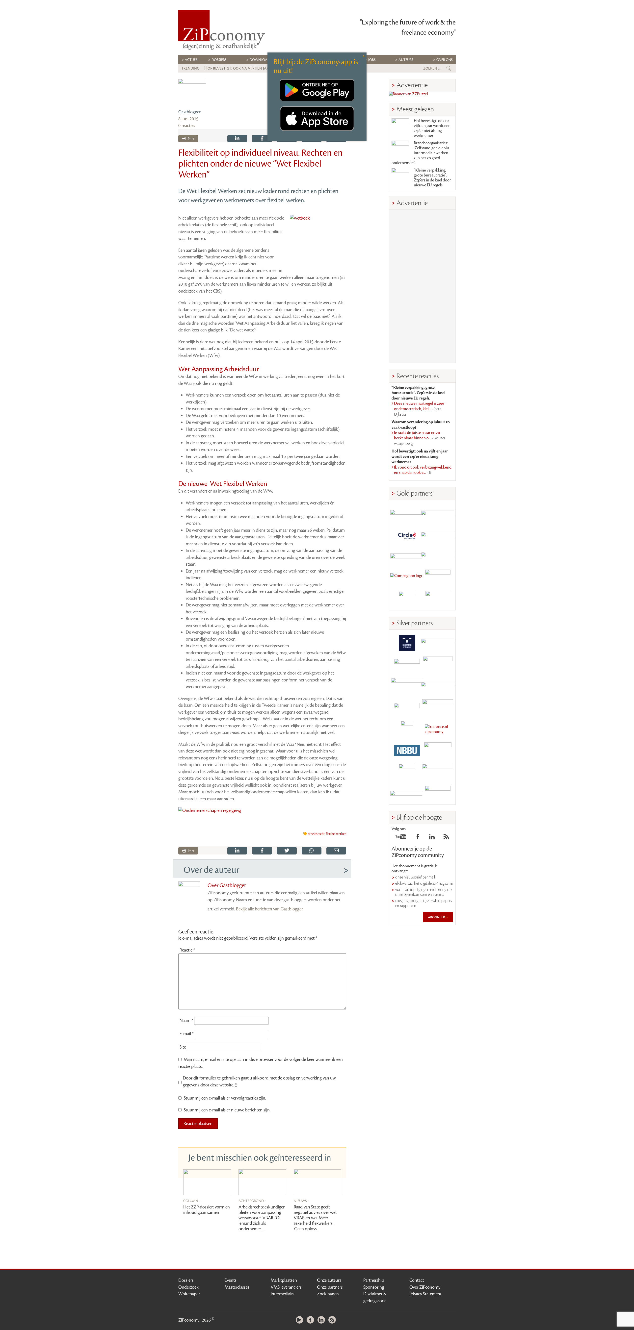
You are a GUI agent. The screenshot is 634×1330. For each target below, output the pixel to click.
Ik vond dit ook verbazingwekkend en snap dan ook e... (422, 470)
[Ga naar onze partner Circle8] (407, 535)
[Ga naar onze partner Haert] (407, 707)
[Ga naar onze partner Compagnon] (407, 578)
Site (183, 1047)
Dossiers (219, 59)
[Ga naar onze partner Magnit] (407, 556)
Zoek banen (328, 1294)
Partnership (373, 1280)
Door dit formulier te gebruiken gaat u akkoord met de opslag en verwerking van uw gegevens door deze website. (259, 1081)
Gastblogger (189, 112)
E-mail (187, 1034)
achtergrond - (252, 1200)
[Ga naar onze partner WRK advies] (437, 793)
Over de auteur (211, 870)
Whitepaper (189, 1294)
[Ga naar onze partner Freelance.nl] (437, 729)
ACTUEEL (192, 59)
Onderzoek (188, 1287)
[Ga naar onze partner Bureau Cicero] (407, 772)
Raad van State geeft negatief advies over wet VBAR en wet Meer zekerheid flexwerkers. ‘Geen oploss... (315, 1218)
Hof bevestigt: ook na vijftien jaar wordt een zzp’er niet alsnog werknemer (432, 128)
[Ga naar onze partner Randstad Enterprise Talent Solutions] (407, 643)
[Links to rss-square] (446, 838)
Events (231, 1280)
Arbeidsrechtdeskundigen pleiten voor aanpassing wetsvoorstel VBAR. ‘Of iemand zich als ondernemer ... (262, 1218)
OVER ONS (444, 59)
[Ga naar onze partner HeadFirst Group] (437, 578)
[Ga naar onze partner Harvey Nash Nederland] (407, 599)
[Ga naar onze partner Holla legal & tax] (437, 707)
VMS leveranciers (286, 1287)
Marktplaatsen (284, 1280)
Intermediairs (282, 1294)
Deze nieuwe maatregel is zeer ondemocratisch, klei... (419, 409)
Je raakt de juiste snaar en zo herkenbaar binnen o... (419, 438)
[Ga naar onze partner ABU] (437, 750)
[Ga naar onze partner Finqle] (407, 513)
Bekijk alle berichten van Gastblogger (269, 909)
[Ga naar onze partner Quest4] (407, 664)
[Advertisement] (422, 286)
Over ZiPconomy (424, 1287)
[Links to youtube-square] (401, 838)
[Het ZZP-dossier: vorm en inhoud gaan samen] (207, 1182)
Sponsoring (373, 1287)
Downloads (261, 59)
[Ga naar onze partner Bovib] (437, 556)
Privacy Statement (425, 1294)
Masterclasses (237, 1287)
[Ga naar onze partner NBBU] (407, 750)
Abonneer (437, 917)
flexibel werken (336, 834)
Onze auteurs (329, 1280)
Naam (186, 1021)
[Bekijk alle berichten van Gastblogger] (192, 92)
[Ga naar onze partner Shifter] (407, 686)
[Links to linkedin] (432, 838)
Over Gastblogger (227, 885)
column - (192, 1200)
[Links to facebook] (418, 838)
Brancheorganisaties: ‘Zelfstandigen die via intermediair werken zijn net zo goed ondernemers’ (420, 153)
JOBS (372, 59)
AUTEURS (405, 59)
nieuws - (301, 1200)
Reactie (187, 950)
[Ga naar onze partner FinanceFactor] (437, 513)
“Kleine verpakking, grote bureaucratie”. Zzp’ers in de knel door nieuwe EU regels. (432, 178)
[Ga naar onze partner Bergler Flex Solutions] (407, 793)
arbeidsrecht (316, 834)
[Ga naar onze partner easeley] (437, 643)
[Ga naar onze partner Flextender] (437, 535)
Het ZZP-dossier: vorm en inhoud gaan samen (206, 1209)
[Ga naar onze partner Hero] (437, 599)
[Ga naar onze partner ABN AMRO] (437, 686)
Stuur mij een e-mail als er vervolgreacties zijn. (225, 1098)
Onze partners (330, 1287)
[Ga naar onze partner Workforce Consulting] (437, 664)
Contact (416, 1280)
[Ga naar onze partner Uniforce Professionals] (437, 772)
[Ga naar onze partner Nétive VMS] (407, 729)
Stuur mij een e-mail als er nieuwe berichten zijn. (227, 1110)
